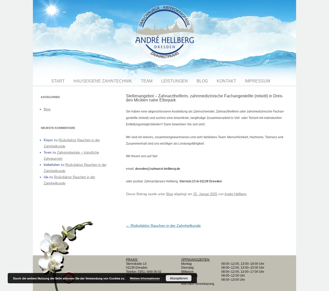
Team (146, 81)
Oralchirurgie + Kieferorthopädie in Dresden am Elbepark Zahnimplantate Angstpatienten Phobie (164, 38)
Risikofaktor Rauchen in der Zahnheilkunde (163, 225)
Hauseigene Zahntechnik (103, 81)
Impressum (257, 81)
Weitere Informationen (145, 278)
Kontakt (226, 81)
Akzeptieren (179, 278)
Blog (202, 81)
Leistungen (174, 81)
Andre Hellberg (235, 194)
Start (58, 81)
